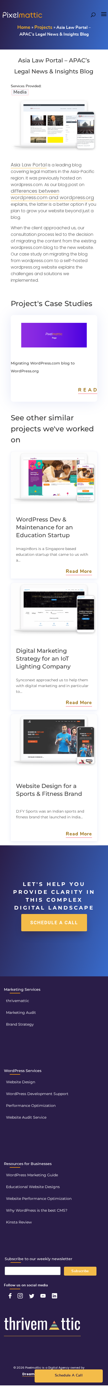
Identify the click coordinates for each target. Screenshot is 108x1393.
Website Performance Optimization (39, 1198)
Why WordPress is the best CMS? (36, 1210)
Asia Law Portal (29, 164)
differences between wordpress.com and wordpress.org (52, 194)
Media (20, 92)
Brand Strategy (20, 1024)
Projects (43, 27)
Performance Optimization (31, 1105)
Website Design (20, 1082)
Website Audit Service (26, 1117)
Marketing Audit (21, 1012)
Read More (79, 571)
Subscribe (80, 1271)
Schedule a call (54, 922)
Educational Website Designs (33, 1186)
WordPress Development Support (37, 1093)
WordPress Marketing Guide (32, 1175)
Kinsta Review (19, 1222)
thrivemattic (17, 1000)
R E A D (87, 390)
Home (23, 27)
